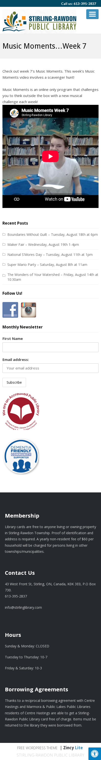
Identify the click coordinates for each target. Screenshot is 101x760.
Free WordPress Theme (37, 748)
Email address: (15, 359)
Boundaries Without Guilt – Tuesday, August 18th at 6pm (52, 234)
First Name (12, 338)
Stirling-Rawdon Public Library (50, 755)
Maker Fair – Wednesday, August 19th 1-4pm (43, 244)
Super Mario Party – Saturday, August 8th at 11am (47, 264)
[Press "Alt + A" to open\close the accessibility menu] (94, 753)
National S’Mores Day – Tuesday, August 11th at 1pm (50, 254)
